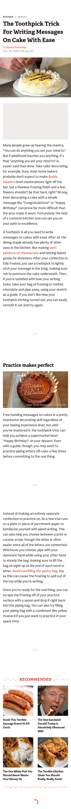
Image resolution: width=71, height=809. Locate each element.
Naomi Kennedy (16, 47)
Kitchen (8, 17)
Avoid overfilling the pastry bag (34, 571)
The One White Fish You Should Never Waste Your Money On (17, 775)
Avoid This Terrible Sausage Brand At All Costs (16, 723)
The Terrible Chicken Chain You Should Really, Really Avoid (50, 775)
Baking (22, 17)
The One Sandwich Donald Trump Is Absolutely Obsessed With (51, 725)
